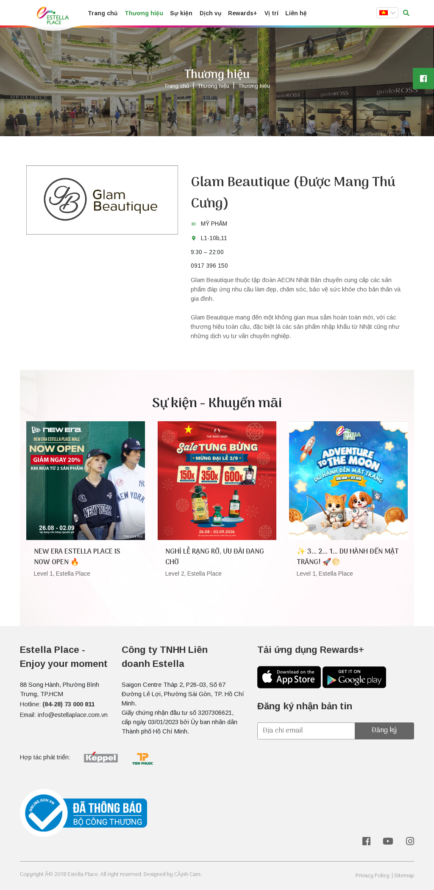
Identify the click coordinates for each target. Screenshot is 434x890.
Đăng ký (384, 730)
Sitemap (404, 875)
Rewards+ (242, 13)
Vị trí (271, 13)
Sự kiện (181, 13)
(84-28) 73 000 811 (68, 704)
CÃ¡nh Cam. (188, 874)
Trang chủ (102, 13)
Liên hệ (296, 13)
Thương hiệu (144, 13)
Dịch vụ (210, 13)
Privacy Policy (372, 875)
